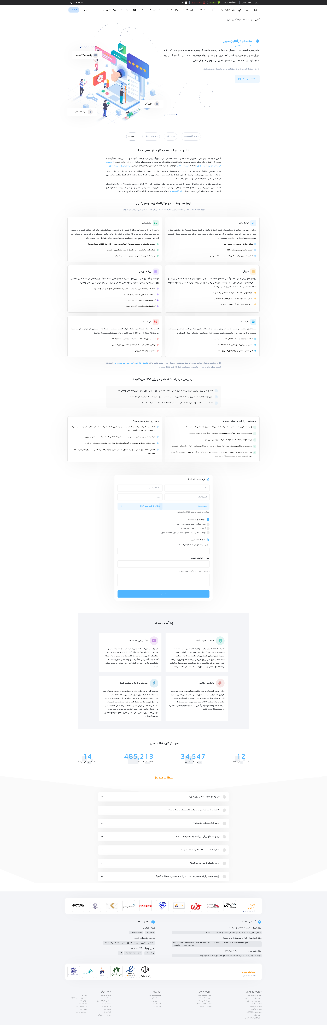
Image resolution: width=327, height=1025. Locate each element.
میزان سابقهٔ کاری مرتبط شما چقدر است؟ (193, 545)
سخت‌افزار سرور (106, 1007)
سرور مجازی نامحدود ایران (253, 998)
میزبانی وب (156, 991)
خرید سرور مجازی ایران (254, 995)
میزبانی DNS (83, 1001)
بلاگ (182, 2)
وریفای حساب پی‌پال (104, 1015)
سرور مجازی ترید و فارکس (253, 1018)
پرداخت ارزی (107, 1009)
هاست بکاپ (157, 1007)
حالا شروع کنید (249, 79)
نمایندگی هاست (106, 995)
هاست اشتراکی (141, 363)
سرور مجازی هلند (256, 1015)
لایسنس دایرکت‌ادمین (104, 1001)
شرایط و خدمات (151, 136)
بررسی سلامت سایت (81, 1007)
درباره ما (84, 995)
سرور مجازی (202, 165)
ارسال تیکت (149, 953)
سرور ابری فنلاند (256, 1004)
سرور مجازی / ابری (228, 10)
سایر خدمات (126, 10)
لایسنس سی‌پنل (106, 1004)
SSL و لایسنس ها (148, 10)
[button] (163, 796)
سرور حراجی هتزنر (206, 1007)
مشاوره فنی (83, 1009)
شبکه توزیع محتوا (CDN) (79, 998)
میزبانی (249, 10)
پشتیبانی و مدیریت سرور (119, 165)
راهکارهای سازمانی (81, 1012)
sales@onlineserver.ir (133, 953)
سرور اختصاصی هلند (205, 1001)
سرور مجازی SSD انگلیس (254, 1012)
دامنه (185, 10)
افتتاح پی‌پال (107, 1012)
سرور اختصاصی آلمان (205, 998)
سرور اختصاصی (204, 10)
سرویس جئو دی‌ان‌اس (123, 363)
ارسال (163, 593)
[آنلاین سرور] (255, 3)
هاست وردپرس (156, 1001)
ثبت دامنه (108, 998)
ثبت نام (74, 10)
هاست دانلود (157, 1004)
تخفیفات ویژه (197, 2)
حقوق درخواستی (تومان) (200, 558)
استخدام (213, 2)
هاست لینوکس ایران (154, 995)
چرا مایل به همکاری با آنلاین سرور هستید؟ (193, 571)
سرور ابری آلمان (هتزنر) (254, 1001)
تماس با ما (170, 136)
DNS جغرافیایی (82, 1004)
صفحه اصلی (246, 2)
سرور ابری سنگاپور (255, 1007)
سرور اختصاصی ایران (205, 995)
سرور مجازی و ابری (254, 991)
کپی (120, 953)
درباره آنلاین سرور (230, 2)
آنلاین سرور (106, 10)
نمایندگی (170, 10)
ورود (84, 10)
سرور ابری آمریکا (256, 1009)
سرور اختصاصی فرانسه (204, 1004)
